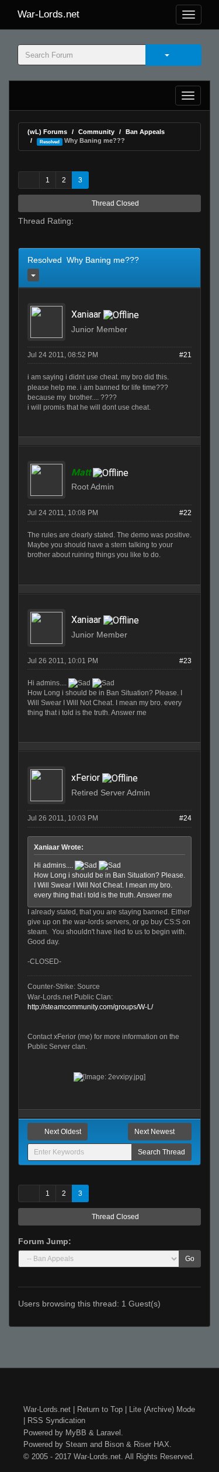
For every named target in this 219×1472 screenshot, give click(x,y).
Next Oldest (62, 1132)
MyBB (75, 1432)
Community (96, 131)
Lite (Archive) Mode (162, 1409)
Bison (114, 1444)
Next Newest (155, 1132)
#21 (185, 355)
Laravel (108, 1432)
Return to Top (100, 1409)
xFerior (85, 777)
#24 (185, 818)
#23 (185, 661)
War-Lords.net (48, 14)
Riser (142, 1444)
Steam (76, 1444)
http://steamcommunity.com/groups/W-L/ (90, 1007)
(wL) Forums (47, 131)
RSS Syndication (56, 1420)
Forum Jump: (44, 1241)
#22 (185, 513)
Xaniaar (86, 314)
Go (189, 1259)
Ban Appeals (145, 131)
